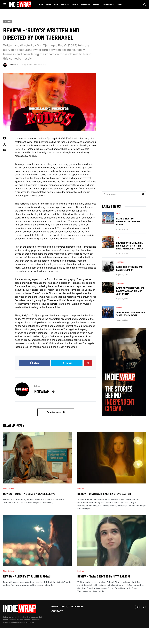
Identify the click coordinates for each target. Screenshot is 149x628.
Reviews (8, 22)
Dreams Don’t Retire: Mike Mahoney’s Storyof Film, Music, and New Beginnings (129, 245)
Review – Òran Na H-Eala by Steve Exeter (104, 493)
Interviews (120, 262)
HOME (54, 606)
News (118, 213)
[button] (4, 4)
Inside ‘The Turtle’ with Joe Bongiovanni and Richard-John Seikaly (130, 291)
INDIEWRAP (41, 391)
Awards (119, 307)
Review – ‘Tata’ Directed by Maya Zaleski (103, 576)
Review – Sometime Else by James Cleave (29, 493)
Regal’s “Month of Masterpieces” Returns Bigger (128, 221)
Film (117, 238)
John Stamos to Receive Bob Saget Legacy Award (130, 314)
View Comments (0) (56, 412)
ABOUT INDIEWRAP (72, 606)
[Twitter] (143, 607)
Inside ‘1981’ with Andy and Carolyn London (129, 268)
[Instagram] (137, 607)
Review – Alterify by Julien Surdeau (26, 576)
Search (143, 194)
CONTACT (57, 611)
